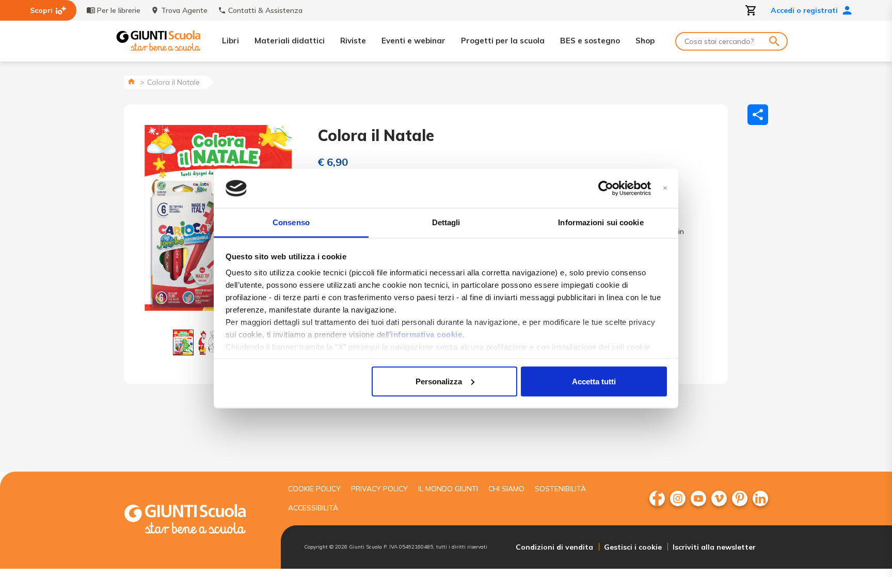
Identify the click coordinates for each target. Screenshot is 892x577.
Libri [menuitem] (230, 40)
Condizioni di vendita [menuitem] (554, 547)
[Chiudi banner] (665, 188)
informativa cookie (426, 334)
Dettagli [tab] (446, 222)
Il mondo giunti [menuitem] (448, 488)
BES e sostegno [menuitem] (590, 40)
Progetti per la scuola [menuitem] (503, 40)
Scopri (41, 10)
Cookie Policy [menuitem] (314, 488)
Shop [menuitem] (645, 40)
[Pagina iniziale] (131, 81)
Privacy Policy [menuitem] (379, 488)
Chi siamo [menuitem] (506, 488)
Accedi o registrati (804, 10)
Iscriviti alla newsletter (714, 547)
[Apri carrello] (751, 10)
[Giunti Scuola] (158, 41)
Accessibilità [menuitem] (313, 507)
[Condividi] (757, 114)
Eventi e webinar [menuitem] (413, 40)
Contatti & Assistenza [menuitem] (265, 10)
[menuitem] (657, 498)
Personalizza (439, 381)
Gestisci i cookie (633, 547)
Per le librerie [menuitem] (118, 10)
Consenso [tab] (291, 222)
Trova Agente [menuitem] (184, 10)
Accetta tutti (594, 381)
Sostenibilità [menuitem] (560, 488)
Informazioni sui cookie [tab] (600, 222)
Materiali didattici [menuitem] (289, 40)
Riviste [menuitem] (353, 40)
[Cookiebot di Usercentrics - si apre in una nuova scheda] (606, 188)
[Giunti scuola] (195, 520)
